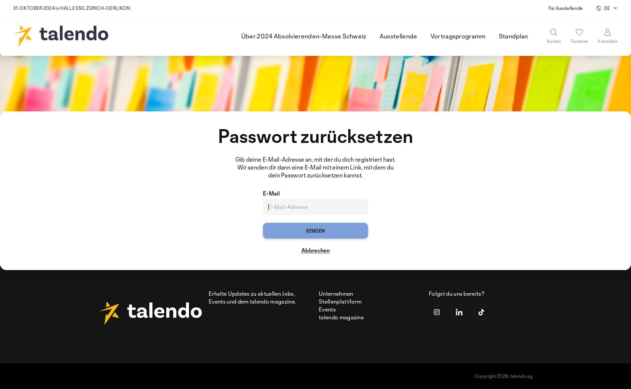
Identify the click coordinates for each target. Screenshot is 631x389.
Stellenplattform (340, 301)
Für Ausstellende (566, 8)
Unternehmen (336, 293)
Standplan (513, 36)
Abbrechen (315, 250)
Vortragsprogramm (458, 36)
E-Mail (271, 193)
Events (327, 309)
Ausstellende (398, 36)
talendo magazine (341, 317)
